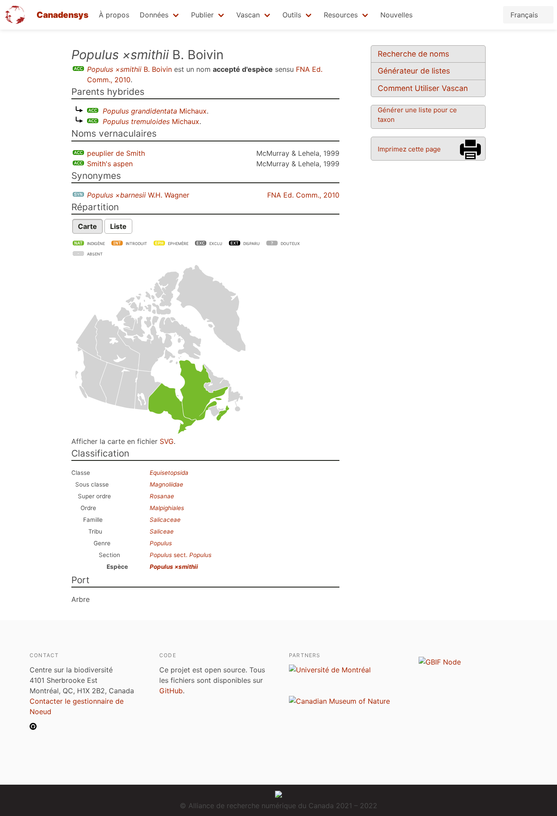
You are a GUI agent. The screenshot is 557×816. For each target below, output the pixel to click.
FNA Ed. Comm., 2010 (303, 195)
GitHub (171, 690)
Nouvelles (396, 14)
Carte (87, 226)
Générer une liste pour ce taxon (417, 115)
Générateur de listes (414, 70)
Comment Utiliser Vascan (423, 88)
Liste (118, 226)
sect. (180, 554)
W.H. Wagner (138, 195)
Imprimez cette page (409, 149)
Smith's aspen (110, 163)
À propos (114, 14)
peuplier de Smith (116, 153)
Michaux (155, 111)
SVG (167, 441)
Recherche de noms (413, 53)
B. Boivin (129, 69)
